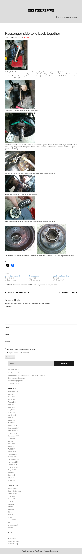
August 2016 (12, 470)
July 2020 (11, 394)
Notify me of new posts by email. (18, 353)
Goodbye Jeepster (14, 373)
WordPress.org (13, 544)
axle (37, 285)
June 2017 (11, 444)
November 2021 (13, 391)
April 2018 (11, 423)
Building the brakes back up (17, 292)
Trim (9, 522)
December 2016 (13, 459)
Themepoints (54, 551)
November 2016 (13, 462)
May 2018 (11, 420)
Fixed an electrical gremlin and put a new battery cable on (26, 375)
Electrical (11, 504)
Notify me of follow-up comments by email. (21, 349)
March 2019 (12, 415)
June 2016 (11, 475)
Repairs (10, 514)
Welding (10, 527)
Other (10, 512)
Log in (10, 536)
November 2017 (13, 431)
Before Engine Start (14, 491)
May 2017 (11, 446)
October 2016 (12, 464)
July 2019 (11, 404)
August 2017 (12, 438)
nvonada (27, 37)
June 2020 (11, 397)
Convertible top (13, 499)
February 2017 (13, 454)
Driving (10, 501)
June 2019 (11, 407)
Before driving (20, 285)
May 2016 (11, 477)
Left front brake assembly (13, 276)
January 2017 (12, 457)
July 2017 (11, 441)
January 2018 (12, 425)
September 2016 (13, 467)
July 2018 (11, 418)
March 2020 (12, 399)
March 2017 (12, 451)
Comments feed (13, 541)
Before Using (12, 494)
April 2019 (11, 412)
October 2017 (12, 433)
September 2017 (13, 436)
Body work (11, 496)
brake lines (45, 285)
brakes (54, 285)
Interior (10, 507)
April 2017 (11, 449)
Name (7, 327)
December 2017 (13, 428)
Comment (8, 306)
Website (7, 342)
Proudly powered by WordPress (32, 551)
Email (7, 334)
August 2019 (12, 402)
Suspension (12, 520)
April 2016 (11, 480)
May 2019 (11, 410)
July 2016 (11, 472)
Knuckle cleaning (34, 276)
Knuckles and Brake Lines (60, 276)
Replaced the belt (13, 383)
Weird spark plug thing (15, 380)
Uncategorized (13, 525)
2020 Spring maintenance (16, 378)
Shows (10, 517)
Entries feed (12, 538)
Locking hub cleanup (68, 292)
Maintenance (12, 509)
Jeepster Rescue (41, 10)
